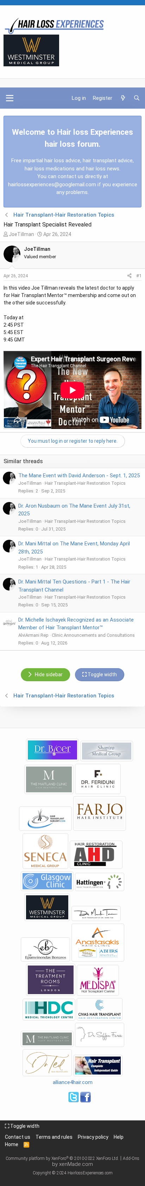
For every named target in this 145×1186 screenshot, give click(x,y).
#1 (138, 275)
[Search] (137, 98)
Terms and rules (54, 1137)
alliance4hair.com (73, 1082)
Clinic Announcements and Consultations (93, 635)
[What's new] (123, 98)
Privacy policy (93, 1137)
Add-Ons (131, 1158)
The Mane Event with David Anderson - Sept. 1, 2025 (79, 475)
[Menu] (9, 98)
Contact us (17, 1137)
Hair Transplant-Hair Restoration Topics (85, 483)
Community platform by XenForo (62, 1158)
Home (11, 1144)
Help (119, 1137)
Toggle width (24, 1126)
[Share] (129, 275)
